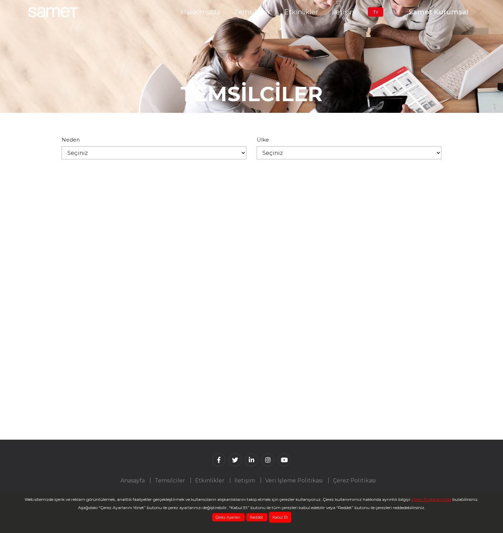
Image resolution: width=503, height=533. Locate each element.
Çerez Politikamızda (431, 499)
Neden (71, 140)
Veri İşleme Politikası (294, 480)
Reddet (257, 517)
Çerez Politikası (354, 480)
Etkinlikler (301, 12)
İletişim (344, 12)
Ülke (263, 140)
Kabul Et (280, 517)
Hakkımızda (200, 12)
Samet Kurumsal (438, 12)
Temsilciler (252, 12)
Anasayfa (132, 480)
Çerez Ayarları (228, 517)
